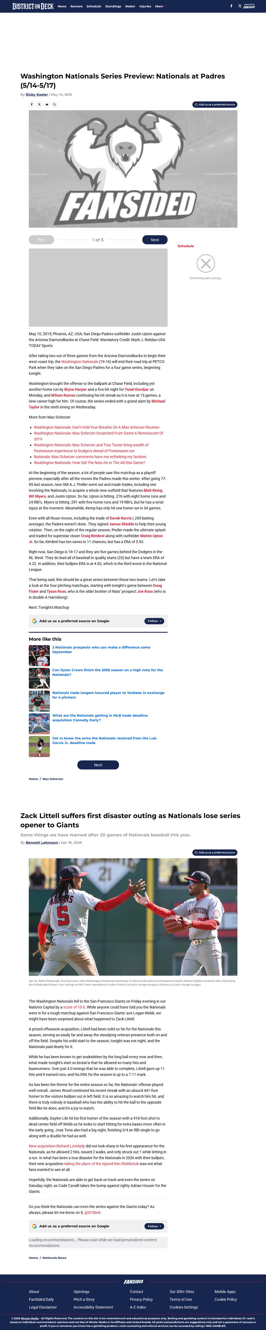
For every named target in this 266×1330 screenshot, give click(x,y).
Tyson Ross (56, 591)
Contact (136, 1291)
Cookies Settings (184, 1307)
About (34, 1291)
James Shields (121, 524)
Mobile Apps (225, 1291)
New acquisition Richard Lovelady (57, 1146)
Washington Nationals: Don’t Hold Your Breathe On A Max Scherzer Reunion (96, 427)
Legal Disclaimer (43, 1307)
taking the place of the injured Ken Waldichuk (101, 1163)
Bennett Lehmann (42, 843)
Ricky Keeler (37, 95)
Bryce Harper (75, 389)
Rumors (76, 6)
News (62, 6)
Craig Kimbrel (93, 536)
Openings (81, 1291)
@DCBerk (93, 1212)
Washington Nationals (80, 361)
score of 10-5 (74, 1007)
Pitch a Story (84, 1299)
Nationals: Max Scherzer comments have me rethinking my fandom (90, 456)
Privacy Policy (141, 1299)
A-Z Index (138, 1307)
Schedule (94, 6)
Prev (41, 240)
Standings (113, 6)
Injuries (145, 6)
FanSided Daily (41, 1299)
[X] (240, 6)
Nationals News (54, 1258)
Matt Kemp (153, 490)
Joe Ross (145, 591)
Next (155, 240)
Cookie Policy (226, 1299)
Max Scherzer (52, 779)
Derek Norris (121, 518)
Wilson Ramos (63, 395)
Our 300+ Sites (182, 1291)
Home (33, 779)
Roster (130, 6)
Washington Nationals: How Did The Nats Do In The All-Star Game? (89, 462)
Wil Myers (37, 496)
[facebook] (231, 6)
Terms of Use (181, 1299)
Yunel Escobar (137, 389)
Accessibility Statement (93, 1307)
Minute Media (30, 1318)
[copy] (54, 104)
